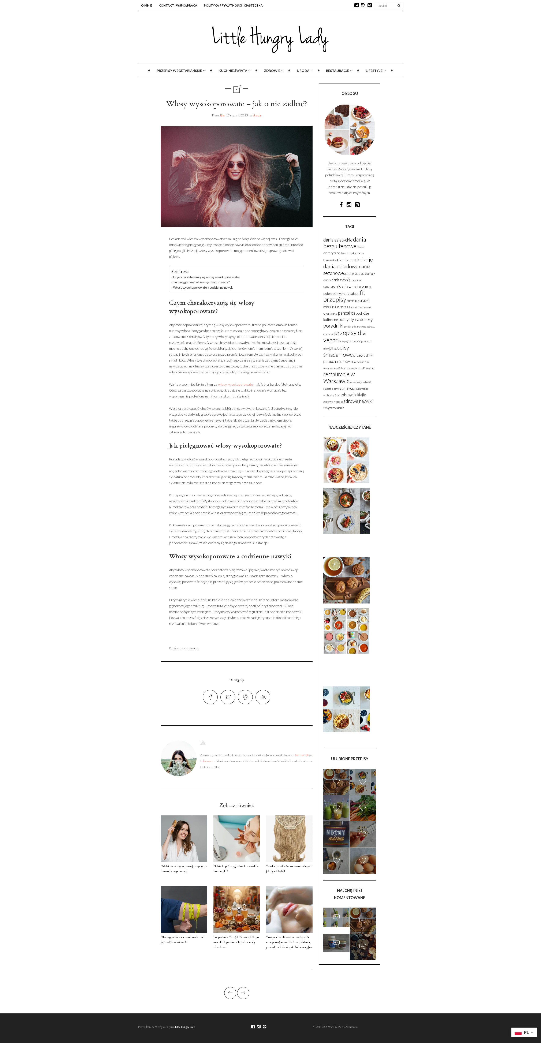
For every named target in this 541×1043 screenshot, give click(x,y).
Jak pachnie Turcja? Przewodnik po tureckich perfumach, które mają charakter (236, 942)
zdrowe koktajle (353, 394)
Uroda (303, 70)
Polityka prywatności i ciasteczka (233, 5)
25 (336, 926)
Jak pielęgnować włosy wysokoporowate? (201, 282)
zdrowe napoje (333, 401)
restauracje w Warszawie (339, 377)
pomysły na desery (356, 319)
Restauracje (337, 70)
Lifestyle (374, 70)
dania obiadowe (340, 266)
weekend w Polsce (332, 395)
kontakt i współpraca (178, 5)
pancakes (346, 312)
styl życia (347, 388)
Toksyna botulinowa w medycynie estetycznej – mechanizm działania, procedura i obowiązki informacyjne (289, 942)
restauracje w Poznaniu (360, 368)
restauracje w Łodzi (360, 382)
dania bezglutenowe (344, 243)
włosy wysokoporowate (235, 384)
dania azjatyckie (337, 239)
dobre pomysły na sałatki (341, 293)
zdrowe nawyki (358, 401)
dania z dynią (341, 280)
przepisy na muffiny (350, 341)
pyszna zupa (363, 361)
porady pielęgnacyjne (355, 326)
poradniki (333, 325)
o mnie (146, 5)
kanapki (363, 300)
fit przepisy (344, 296)
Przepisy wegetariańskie (179, 70)
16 (363, 927)
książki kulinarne (333, 307)
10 (363, 815)
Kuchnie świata (233, 70)
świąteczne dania (333, 408)
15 (363, 954)
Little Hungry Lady (185, 1027)
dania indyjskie (348, 253)
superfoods (362, 388)
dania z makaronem (355, 286)
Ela (222, 115)
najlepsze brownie (362, 307)
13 (336, 788)
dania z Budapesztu (354, 274)
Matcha (348, 307)
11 (363, 788)
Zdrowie (272, 70)
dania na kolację (355, 259)
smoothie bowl (331, 388)
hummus (352, 300)
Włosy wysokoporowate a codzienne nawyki (203, 287)
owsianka (330, 313)
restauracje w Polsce (334, 368)
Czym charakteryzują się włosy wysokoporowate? (206, 277)
